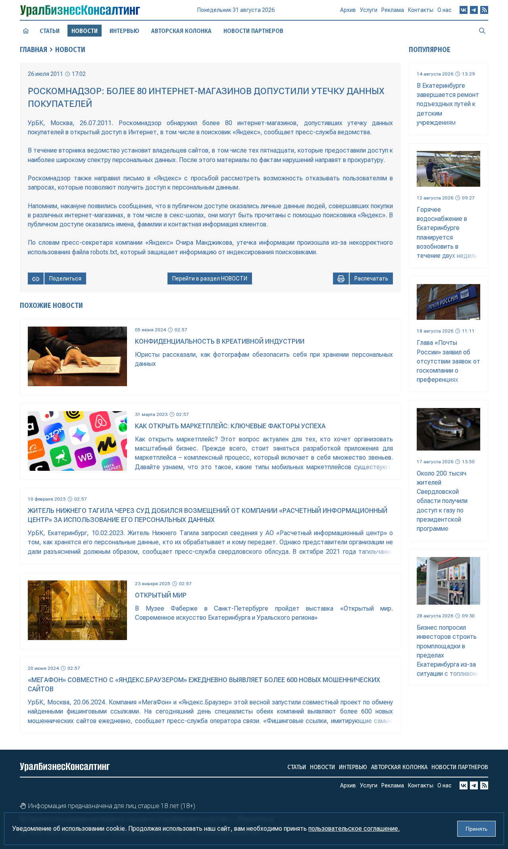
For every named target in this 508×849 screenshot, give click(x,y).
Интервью (124, 31)
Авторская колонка (181, 31)
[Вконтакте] (464, 10)
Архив (348, 10)
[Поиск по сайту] (482, 31)
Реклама (392, 10)
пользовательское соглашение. (354, 828)
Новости (70, 49)
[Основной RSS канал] (484, 10)
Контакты (420, 10)
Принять (476, 829)
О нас (444, 10)
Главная (33, 49)
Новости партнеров (253, 31)
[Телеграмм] (474, 10)
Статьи (50, 31)
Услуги (368, 10)
